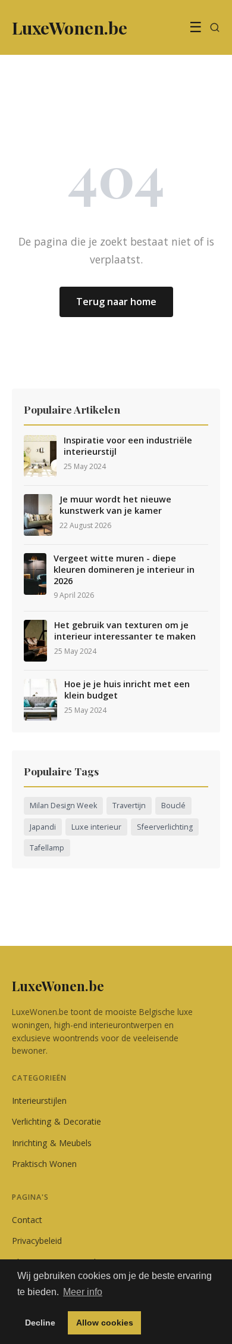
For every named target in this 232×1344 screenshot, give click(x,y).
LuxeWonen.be (58, 986)
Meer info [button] (82, 1292)
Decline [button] (40, 1322)
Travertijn (129, 805)
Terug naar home (116, 301)
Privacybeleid (37, 1240)
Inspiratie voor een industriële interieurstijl (128, 446)
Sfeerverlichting (165, 827)
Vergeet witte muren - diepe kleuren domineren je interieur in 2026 (124, 569)
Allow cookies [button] (104, 1322)
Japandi (43, 827)
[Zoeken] (214, 27)
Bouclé (173, 805)
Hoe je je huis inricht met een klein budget (127, 690)
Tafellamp (47, 848)
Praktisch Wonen (44, 1163)
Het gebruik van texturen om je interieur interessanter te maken (125, 631)
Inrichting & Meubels (52, 1143)
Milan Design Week (63, 805)
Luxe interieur (96, 827)
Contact (27, 1219)
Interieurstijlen (39, 1100)
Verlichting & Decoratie (56, 1121)
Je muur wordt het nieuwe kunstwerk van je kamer (115, 505)
